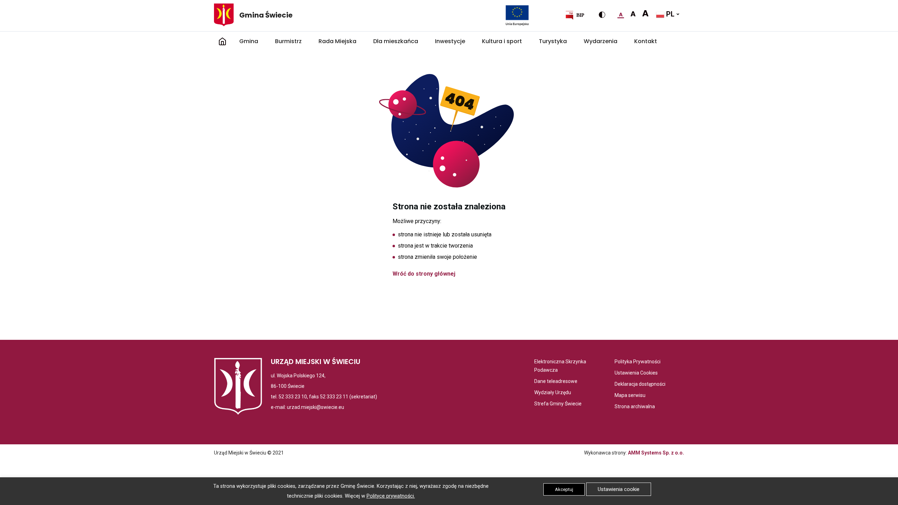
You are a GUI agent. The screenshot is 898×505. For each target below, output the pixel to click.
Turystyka (553, 41)
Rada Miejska (337, 41)
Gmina (248, 41)
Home (222, 41)
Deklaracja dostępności (640, 384)
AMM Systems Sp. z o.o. (656, 453)
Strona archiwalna (635, 407)
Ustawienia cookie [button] (618, 489)
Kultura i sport (502, 41)
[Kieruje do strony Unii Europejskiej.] (517, 15)
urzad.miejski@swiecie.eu (315, 407)
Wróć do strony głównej (424, 273)
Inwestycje (450, 41)
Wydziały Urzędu (552, 393)
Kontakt (645, 41)
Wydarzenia (600, 41)
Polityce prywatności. (391, 496)
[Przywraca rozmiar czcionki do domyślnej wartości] (621, 14)
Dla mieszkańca (395, 41)
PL (669, 14)
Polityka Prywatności (638, 362)
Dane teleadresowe (555, 381)
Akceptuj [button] (564, 489)
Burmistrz (288, 41)
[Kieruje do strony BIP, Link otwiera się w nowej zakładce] (574, 15)
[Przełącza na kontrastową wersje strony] (602, 15)
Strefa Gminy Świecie (558, 404)
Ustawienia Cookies (636, 373)
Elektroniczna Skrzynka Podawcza (562, 366)
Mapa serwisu (630, 395)
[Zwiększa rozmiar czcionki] (633, 14)
